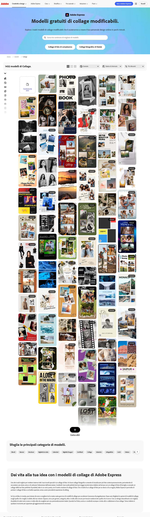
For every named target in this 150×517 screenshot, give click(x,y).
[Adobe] (5, 3)
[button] (136, 4)
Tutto (5, 82)
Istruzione (83, 4)
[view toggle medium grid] (71, 66)
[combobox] (75, 37)
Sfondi (13, 452)
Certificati (80, 452)
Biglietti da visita (43, 452)
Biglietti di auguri (5, 112)
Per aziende (70, 4)
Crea (46, 4)
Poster (5, 129)
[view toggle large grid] (75, 66)
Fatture (127, 452)
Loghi (5, 125)
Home (9, 57)
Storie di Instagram (5, 116)
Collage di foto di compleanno (60, 47)
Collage (89, 452)
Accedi (143, 4)
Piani (93, 4)
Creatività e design (18, 4)
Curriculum (5, 137)
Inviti (5, 120)
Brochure (5, 91)
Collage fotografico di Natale (90, 47)
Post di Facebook (5, 99)
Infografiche (109, 452)
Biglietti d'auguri (68, 452)
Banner (5, 87)
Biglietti (5, 95)
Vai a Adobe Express (124, 4)
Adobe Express (35, 4)
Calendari (55, 452)
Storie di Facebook (5, 103)
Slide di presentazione (5, 133)
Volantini (5, 108)
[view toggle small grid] (68, 66)
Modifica (57, 4)
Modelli (17, 57)
